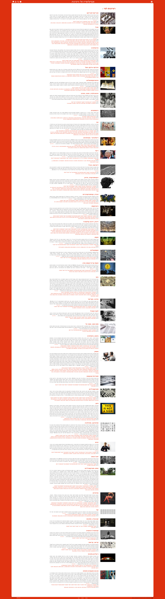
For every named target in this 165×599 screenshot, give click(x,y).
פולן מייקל (71, 43)
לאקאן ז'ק (96, 24)
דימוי (96, 151)
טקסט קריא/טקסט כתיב (90, 263)
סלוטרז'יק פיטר (95, 64)
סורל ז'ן (52, 63)
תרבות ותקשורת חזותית (90, 571)
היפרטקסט (95, 206)
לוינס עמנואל (83, 188)
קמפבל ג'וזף (68, 348)
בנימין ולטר (77, 230)
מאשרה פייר (69, 103)
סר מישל (81, 400)
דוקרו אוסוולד (83, 247)
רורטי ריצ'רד (85, 203)
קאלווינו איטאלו (57, 43)
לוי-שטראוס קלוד (91, 24)
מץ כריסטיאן (65, 488)
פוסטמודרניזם (74, 172)
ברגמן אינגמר (56, 40)
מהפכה (80, 397)
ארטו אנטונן (85, 369)
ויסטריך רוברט (74, 347)
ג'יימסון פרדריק (78, 22)
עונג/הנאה (94, 457)
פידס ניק (67, 43)
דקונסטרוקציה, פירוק (91, 177)
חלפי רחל (94, 437)
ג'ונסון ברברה (88, 307)
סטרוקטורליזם (90, 74)
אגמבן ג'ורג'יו (93, 453)
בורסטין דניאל (83, 230)
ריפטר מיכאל (72, 90)
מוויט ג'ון (85, 271)
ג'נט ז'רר (51, 89)
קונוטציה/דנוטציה (92, 531)
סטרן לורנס (93, 218)
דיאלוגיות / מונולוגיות (90, 138)
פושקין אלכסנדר (82, 147)
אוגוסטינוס (94, 419)
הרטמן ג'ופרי (55, 487)
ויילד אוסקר (94, 294)
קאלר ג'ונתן (82, 190)
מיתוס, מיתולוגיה (92, 336)
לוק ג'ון (90, 232)
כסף (97, 277)
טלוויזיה (78, 229)
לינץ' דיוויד (68, 505)
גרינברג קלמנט (60, 117)
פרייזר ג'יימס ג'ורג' (81, 348)
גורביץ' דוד (77, 187)
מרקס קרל (62, 63)
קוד (97, 510)
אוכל (96, 27)
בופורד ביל (84, 566)
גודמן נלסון (89, 160)
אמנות (95, 74)
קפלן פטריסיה (75, 44)
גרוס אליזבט (59, 504)
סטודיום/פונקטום (92, 376)
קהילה (85, 145)
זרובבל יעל (64, 231)
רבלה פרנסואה (70, 44)
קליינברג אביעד (86, 44)
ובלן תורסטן (56, 293)
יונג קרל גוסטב (64, 347)
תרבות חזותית (69, 74)
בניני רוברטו (72, 230)
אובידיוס (94, 504)
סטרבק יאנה (92, 43)
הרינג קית (71, 160)
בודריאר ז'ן (83, 487)
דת (80, 158)
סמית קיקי (88, 43)
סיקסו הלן (61, 488)
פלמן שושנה (73, 400)
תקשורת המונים (63, 158)
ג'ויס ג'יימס (56, 89)
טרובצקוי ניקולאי (77, 318)
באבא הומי (90, 504)
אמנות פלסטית (90, 158)
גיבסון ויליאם (88, 76)
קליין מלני (87, 134)
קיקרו (85, 234)
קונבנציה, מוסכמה (92, 519)
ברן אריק (56, 369)
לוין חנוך (76, 294)
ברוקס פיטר (70, 132)
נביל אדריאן (59, 437)
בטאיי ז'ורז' (62, 40)
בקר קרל (68, 230)
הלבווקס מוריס (73, 231)
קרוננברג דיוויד (63, 371)
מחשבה (94, 21)
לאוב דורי (74, 453)
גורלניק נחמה (58, 230)
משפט (73, 452)
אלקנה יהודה (93, 230)
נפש (91, 21)
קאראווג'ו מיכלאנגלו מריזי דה (90, 77)
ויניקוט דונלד (82, 119)
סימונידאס (78, 232)
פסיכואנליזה (85, 21)
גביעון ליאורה (89, 42)
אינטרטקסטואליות (92, 80)
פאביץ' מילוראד (87, 218)
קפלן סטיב (81, 44)
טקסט (96, 237)
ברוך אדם (79, 587)
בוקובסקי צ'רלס (79, 566)
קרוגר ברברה (92, 162)
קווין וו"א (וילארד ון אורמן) (75, 190)
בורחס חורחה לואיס (77, 117)
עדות (96, 442)
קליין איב (91, 134)
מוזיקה (81, 244)
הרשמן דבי (79, 42)
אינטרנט (94, 216)
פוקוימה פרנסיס (85, 64)
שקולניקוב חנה (67, 90)
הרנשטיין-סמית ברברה (72, 201)
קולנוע (85, 87)
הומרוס (97, 133)
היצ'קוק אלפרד (86, 505)
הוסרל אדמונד (64, 22)
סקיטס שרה (83, 43)
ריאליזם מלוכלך (93, 554)
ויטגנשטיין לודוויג (59, 201)
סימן (97, 403)
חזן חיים (69, 347)
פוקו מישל (85, 24)
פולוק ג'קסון (62, 133)
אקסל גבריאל (82, 40)
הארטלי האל (59, 187)
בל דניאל (68, 61)
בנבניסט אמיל (71, 117)
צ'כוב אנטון (56, 566)
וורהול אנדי (71, 42)
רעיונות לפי (109, 8)
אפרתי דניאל (93, 22)
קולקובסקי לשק (74, 64)
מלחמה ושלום (76, 60)
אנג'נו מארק (93, 89)
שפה (76, 39)
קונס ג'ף (96, 162)
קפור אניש (93, 567)
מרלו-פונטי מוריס (74, 133)
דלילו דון (91, 119)
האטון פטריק (78, 231)
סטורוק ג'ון (86, 400)
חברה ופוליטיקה (87, 60)
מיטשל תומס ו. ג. (69, 76)
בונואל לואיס (72, 40)
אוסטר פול (94, 187)
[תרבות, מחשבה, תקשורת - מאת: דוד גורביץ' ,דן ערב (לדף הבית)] (82, 1)
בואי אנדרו (84, 22)
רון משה (76, 271)
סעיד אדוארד (84, 258)
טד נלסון (54, 217)
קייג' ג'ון (64, 119)
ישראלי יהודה (53, 22)
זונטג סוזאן (66, 587)
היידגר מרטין (58, 22)
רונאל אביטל (74, 550)
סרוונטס (87, 147)
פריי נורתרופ (76, 147)
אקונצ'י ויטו (91, 132)
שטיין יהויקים (71, 271)
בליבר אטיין (64, 61)
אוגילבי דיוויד (87, 453)
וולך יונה (75, 42)
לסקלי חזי (85, 133)
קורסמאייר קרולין (93, 44)
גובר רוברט (64, 504)
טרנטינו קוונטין (94, 188)
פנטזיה (66, 229)
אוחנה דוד (94, 347)
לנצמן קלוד (86, 232)
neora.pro (18, 597)
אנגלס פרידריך (82, 61)
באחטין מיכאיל (82, 89)
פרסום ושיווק (61, 130)
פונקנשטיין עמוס (66, 232)
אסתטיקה (94, 39)
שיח (81, 21)
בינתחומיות (94, 110)
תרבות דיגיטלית (56, 216)
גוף (91, 39)
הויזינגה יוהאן (74, 370)
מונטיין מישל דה (66, 294)
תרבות (74, 21)
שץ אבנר (54, 190)
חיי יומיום (88, 39)
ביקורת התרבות (93, 60)
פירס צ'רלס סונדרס (58, 76)
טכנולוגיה (87, 367)
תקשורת (77, 74)
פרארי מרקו (63, 43)
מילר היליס (71, 488)
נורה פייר (81, 232)
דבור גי (85, 160)
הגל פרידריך (79, 307)
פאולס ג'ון (84, 90)
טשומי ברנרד (88, 188)
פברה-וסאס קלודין (77, 43)
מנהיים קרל (67, 63)
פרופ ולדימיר (96, 439)
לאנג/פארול (94, 311)
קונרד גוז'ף (76, 371)
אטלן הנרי (94, 117)
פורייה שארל (54, 294)
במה (86, 317)
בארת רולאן (88, 22)
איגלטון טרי (93, 61)
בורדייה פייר (67, 40)
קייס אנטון (89, 234)
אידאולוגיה (94, 48)
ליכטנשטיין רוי (61, 160)
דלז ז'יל (73, 22)
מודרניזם (83, 186)
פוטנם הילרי (91, 203)
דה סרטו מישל (95, 119)
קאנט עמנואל (69, 119)
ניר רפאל (63, 76)
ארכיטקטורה (81, 200)
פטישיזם (95, 493)
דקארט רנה (69, 22)
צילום (57, 229)
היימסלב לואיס (73, 247)
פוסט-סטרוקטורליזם (73, 130)
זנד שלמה (68, 231)
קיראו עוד (95, 20)
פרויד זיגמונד (79, 64)
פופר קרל (90, 64)
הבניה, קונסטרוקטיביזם (90, 194)
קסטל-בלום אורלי (66, 190)
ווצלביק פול (65, 201)
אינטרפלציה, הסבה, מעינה (89, 93)
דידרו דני (57, 146)
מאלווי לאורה (63, 505)
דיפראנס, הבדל (93, 165)
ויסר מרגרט (66, 42)
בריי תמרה (94, 42)
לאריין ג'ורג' (79, 63)
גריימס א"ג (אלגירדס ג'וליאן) (60, 436)
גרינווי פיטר (84, 42)
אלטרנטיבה (94, 270)
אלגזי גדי (87, 40)
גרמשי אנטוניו (58, 61)
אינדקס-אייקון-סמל (91, 67)
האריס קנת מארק (53, 504)
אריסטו (81, 369)
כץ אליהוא (94, 232)
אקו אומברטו (88, 89)
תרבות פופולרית (69, 39)
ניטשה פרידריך (57, 63)
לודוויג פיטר (81, 294)
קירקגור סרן (96, 134)
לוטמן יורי (88, 90)
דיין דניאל (83, 231)
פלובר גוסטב (60, 566)
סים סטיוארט (77, 173)
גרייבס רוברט (84, 347)
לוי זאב (62, 42)
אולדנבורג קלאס (93, 40)
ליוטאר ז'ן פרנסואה (76, 76)
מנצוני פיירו (60, 294)
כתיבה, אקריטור (93, 299)
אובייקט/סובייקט (92, 13)
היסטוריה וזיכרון (91, 229)
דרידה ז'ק (94, 63)
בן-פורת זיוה (61, 89)
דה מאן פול (72, 187)
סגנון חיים (80, 39)
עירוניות (69, 565)
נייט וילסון (92, 348)
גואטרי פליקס (71, 217)
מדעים (83, 397)
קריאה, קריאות (93, 542)
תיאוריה (77, 21)
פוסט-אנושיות (80, 130)
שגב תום (82, 234)
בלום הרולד (72, 89)
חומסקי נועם (70, 399)
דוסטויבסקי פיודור (62, 146)
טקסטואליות (94, 250)
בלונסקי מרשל (77, 436)
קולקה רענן (81, 371)
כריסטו (85, 294)
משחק (96, 351)
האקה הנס (69, 293)
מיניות (84, 39)
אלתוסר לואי (88, 61)
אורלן (95, 132)
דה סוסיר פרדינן (53, 117)
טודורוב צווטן (96, 147)
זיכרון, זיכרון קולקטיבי (90, 222)
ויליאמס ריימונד (89, 63)
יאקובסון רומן (82, 76)
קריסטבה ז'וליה (79, 90)
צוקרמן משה (93, 234)
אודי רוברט (93, 331)
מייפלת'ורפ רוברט (57, 505)
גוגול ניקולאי (69, 146)
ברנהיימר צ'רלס (70, 504)
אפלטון (94, 146)
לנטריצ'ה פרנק (69, 188)
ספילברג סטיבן (72, 232)
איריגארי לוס (93, 217)
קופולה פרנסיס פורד (69, 371)
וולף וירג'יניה (58, 217)
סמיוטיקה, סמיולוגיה (91, 423)
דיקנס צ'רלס (73, 566)
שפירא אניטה (77, 234)
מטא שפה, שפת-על (92, 324)
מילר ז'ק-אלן (80, 133)
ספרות (88, 87)
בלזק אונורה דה (67, 89)
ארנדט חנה (78, 61)
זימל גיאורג (89, 294)
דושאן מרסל (65, 132)
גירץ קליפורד (65, 117)
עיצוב (89, 21)
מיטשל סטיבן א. (76, 488)
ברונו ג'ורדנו (64, 230)
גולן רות (78, 453)
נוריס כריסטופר (63, 188)
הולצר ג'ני (75, 160)
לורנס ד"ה (91, 147)
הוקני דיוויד (92, 505)
